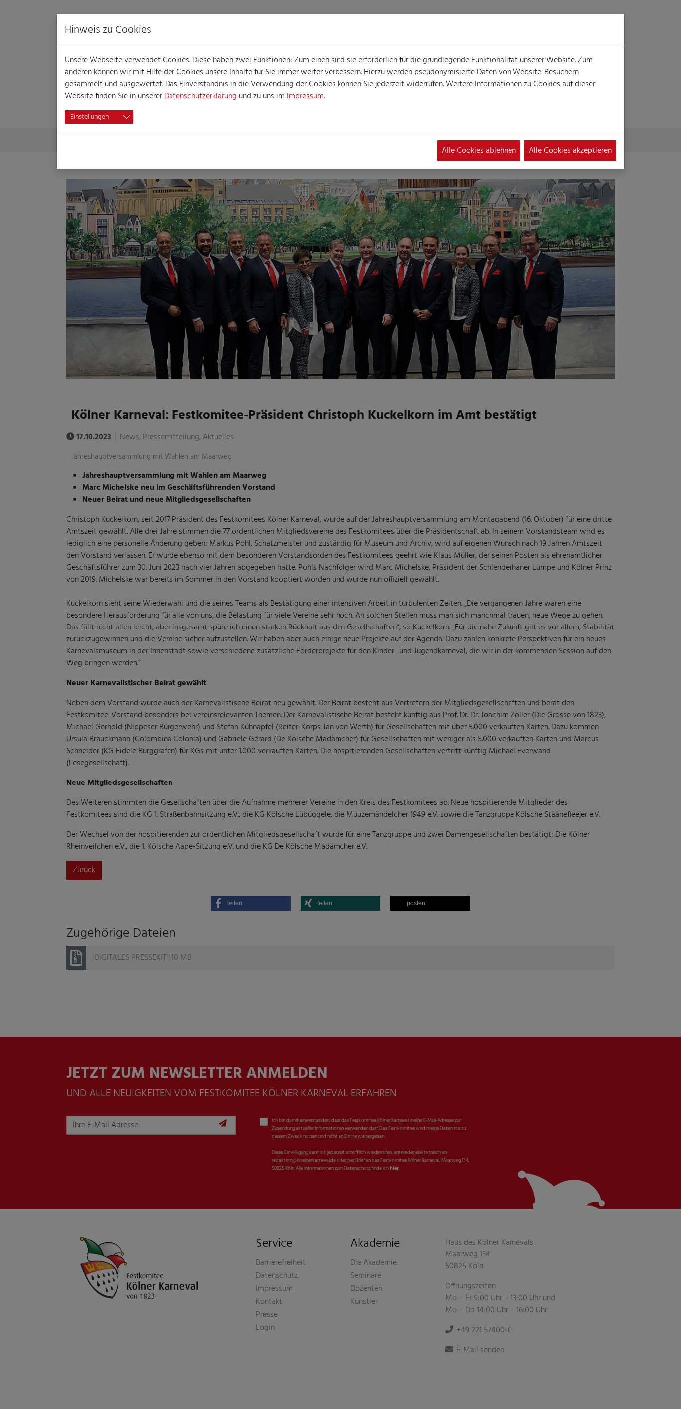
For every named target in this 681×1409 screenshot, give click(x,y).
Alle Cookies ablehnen (479, 150)
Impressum (305, 96)
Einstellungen (89, 117)
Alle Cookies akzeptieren (570, 150)
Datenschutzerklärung (200, 96)
